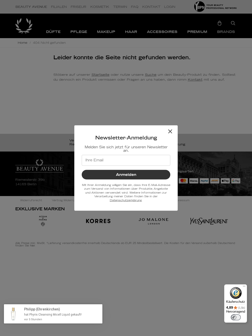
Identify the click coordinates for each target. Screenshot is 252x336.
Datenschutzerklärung (126, 200)
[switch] (236, 317)
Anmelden (126, 175)
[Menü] (244, 287)
